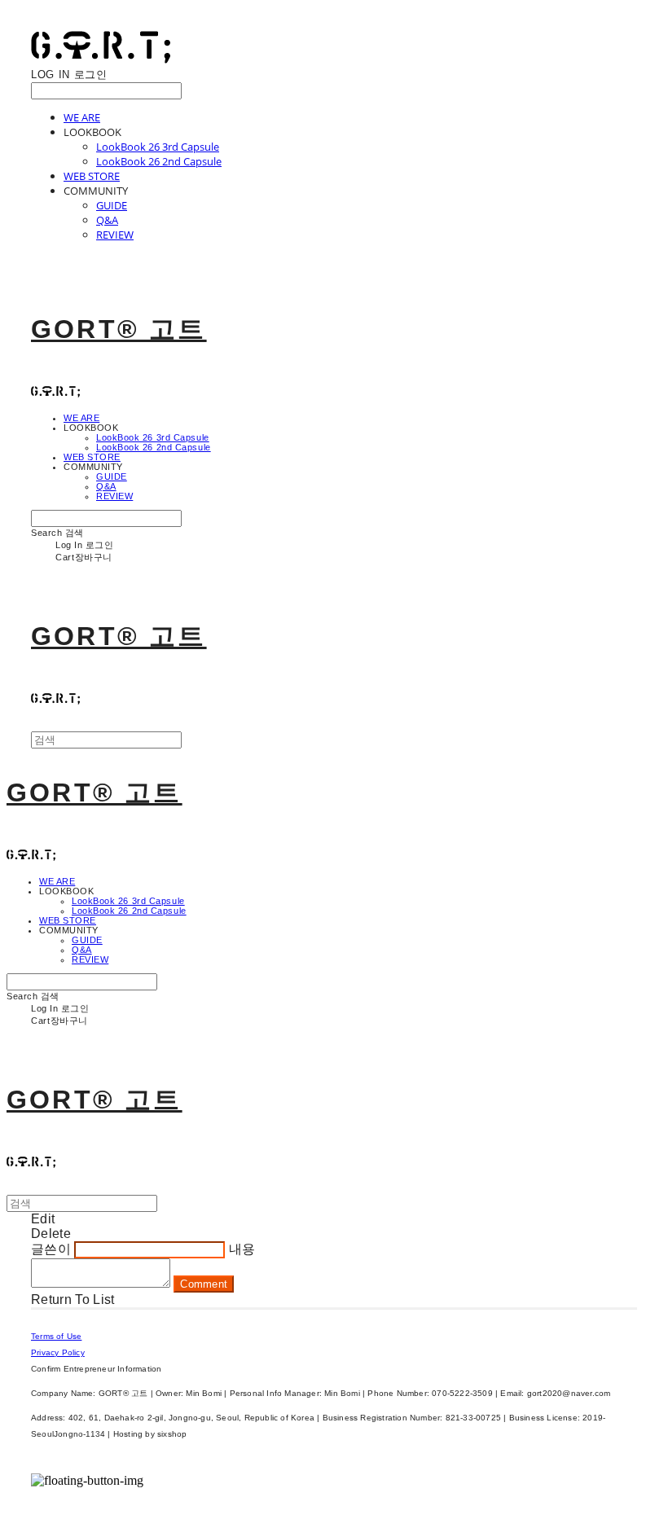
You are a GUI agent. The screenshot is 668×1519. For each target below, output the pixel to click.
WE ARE (82, 117)
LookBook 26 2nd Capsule (159, 161)
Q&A (107, 220)
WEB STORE (92, 176)
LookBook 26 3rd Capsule (157, 146)
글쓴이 (51, 1249)
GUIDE (111, 205)
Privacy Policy (58, 1352)
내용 (242, 1249)
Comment (203, 1284)
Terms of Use (56, 1336)
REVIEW (115, 234)
